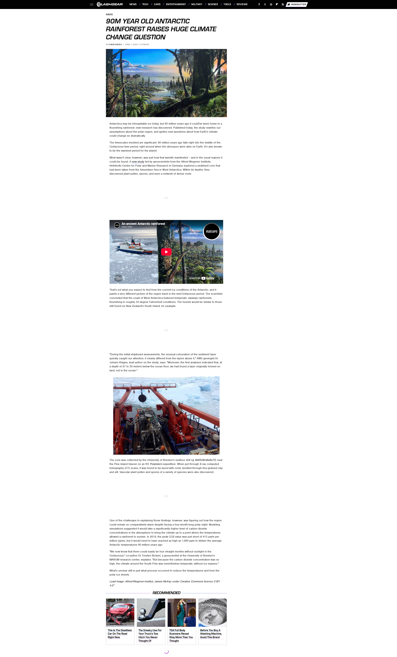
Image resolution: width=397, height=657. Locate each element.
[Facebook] (259, 4)
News (132, 4)
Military (196, 4)
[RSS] (283, 4)
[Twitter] (265, 4)
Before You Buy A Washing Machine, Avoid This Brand (211, 634)
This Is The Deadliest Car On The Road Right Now (120, 634)
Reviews (242, 4)
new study (138, 161)
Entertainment (176, 4)
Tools (227, 4)
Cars (157, 4)
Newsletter (298, 4)
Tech (145, 4)
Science (213, 4)
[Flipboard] (277, 4)
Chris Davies (115, 44)
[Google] (271, 4)
